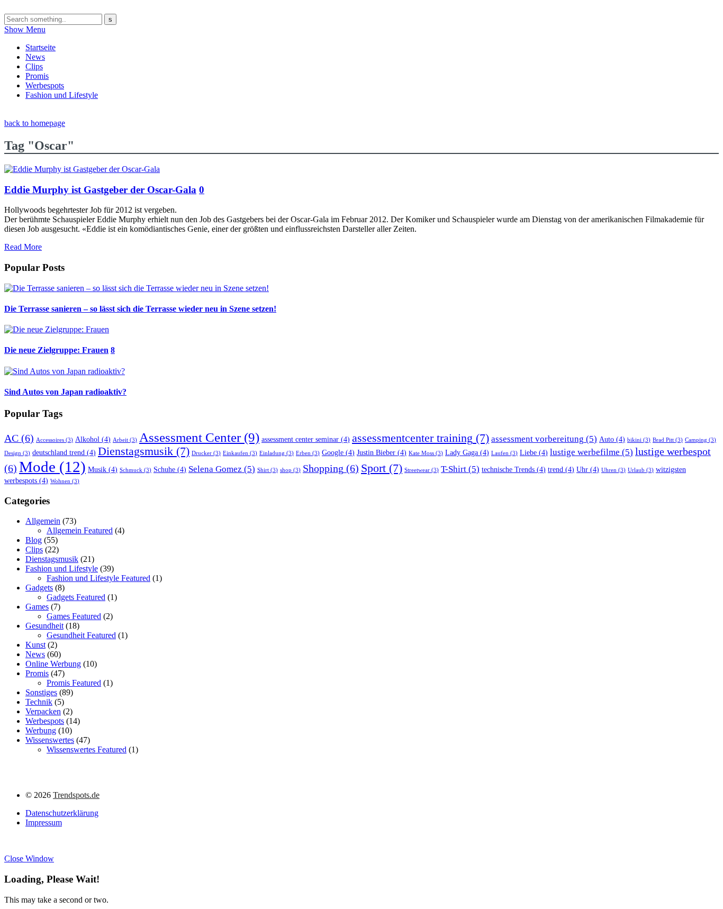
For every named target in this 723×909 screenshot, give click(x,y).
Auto (612, 439)
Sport (381, 468)
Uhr (587, 469)
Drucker (206, 453)
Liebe (534, 452)
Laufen (504, 453)
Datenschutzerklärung (61, 812)
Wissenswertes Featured (86, 749)
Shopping (331, 468)
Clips (34, 66)
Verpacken (43, 711)
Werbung (40, 730)
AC (19, 438)
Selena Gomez (221, 469)
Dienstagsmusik (143, 451)
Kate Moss (426, 453)
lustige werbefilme (591, 452)
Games (37, 606)
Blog (33, 539)
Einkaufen (240, 453)
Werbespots (44, 85)
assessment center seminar (305, 439)
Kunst (35, 644)
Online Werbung (53, 663)
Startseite (40, 47)
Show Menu (25, 29)
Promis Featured (74, 682)
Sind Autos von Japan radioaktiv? (65, 391)
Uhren (613, 470)
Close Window (29, 858)
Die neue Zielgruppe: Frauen (56, 350)
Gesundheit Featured (81, 635)
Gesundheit (44, 625)
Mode (52, 466)
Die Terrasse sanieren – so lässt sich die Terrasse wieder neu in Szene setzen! (140, 308)
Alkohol (93, 439)
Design (17, 453)
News (35, 56)
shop (290, 470)
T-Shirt (460, 469)
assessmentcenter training (420, 438)
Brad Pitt (668, 440)
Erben (308, 453)
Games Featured (74, 616)
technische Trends (514, 469)
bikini (638, 440)
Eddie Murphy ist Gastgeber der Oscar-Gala (100, 189)
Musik (103, 469)
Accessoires (54, 440)
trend (561, 469)
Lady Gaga (467, 452)
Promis (37, 75)
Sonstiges (41, 692)
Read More (23, 246)
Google (338, 452)
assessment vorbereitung (544, 439)
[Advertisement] (197, 112)
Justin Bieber (381, 452)
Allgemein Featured (80, 530)
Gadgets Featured (76, 597)
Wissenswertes (49, 739)
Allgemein (42, 520)
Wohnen (64, 481)
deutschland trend (64, 452)
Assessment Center (199, 437)
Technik (38, 701)
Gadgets (39, 587)
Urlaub (641, 470)
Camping (700, 440)
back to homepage (34, 123)
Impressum (43, 822)
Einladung (276, 453)
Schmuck (135, 470)
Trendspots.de (76, 794)
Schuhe (169, 469)
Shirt (267, 470)
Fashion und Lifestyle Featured (98, 578)
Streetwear (421, 470)
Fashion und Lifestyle (61, 94)
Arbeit (125, 440)
